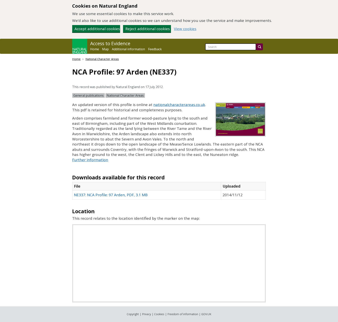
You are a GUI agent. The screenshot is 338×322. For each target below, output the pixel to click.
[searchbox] (230, 46)
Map (105, 49)
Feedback (155, 49)
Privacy (146, 314)
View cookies (185, 29)
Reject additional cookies (147, 28)
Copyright (133, 314)
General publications (88, 95)
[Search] (259, 46)
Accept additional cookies (97, 28)
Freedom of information (182, 314)
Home (94, 49)
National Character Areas (102, 59)
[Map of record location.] (169, 263)
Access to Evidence (110, 43)
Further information (90, 159)
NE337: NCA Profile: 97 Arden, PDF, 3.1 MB (111, 194)
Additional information (128, 49)
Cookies (159, 314)
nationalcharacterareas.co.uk (179, 104)
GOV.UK (206, 314)
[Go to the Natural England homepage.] (79, 46)
